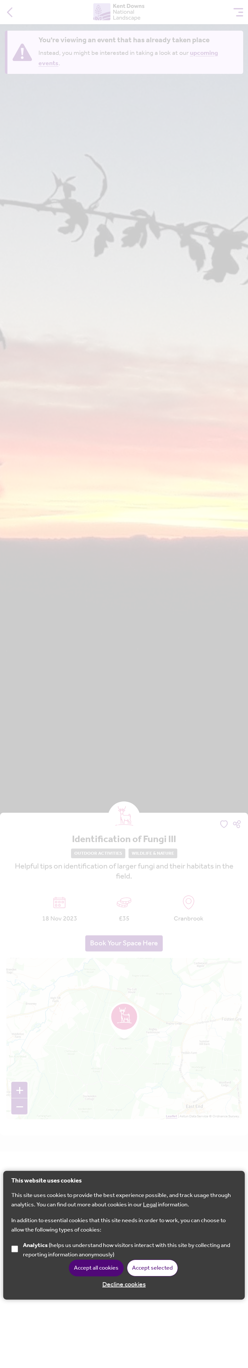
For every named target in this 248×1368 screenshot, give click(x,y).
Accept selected (152, 1267)
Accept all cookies (96, 1267)
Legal (150, 1204)
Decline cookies (124, 1285)
